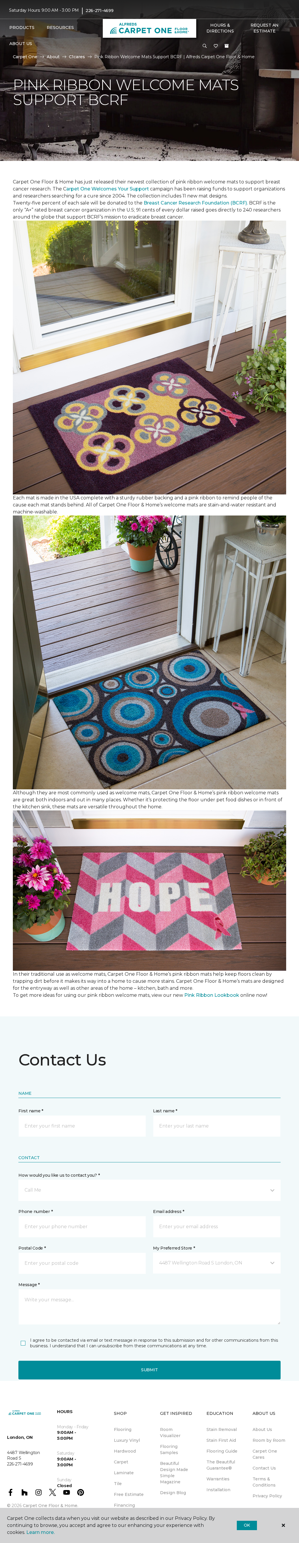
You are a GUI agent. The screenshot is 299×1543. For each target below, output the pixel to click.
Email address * (168, 1211)
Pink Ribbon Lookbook (212, 995)
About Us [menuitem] (262, 1429)
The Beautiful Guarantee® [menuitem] (220, 1465)
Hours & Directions (220, 28)
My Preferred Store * (174, 1248)
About (53, 56)
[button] (204, 46)
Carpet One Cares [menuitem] (265, 1454)
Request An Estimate (265, 28)
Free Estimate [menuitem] (129, 1494)
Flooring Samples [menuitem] (169, 1449)
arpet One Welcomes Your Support (108, 189)
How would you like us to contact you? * (59, 1175)
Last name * (165, 1111)
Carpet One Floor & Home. (50, 1505)
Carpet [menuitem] (121, 1462)
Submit (149, 1369)
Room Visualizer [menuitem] (170, 1432)
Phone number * (35, 1211)
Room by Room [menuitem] (269, 1440)
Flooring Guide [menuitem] (221, 1451)
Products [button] (21, 27)
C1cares (77, 56)
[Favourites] (215, 46)
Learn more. (40, 1532)
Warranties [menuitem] (218, 1479)
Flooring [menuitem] (122, 1429)
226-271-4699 (100, 10)
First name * (30, 1111)
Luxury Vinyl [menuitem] (127, 1440)
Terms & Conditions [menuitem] (264, 1482)
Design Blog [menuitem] (173, 1492)
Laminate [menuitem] (124, 1472)
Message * (28, 1285)
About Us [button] (20, 43)
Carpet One (25, 56)
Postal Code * (32, 1248)
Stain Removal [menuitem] (221, 1429)
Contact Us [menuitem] (264, 1468)
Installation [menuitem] (218, 1489)
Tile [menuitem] (118, 1483)
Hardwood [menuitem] (125, 1451)
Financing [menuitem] (124, 1505)
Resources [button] (60, 27)
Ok (247, 1525)
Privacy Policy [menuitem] (267, 1496)
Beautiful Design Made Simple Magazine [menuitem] (174, 1472)
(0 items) (227, 46)
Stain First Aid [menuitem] (221, 1440)
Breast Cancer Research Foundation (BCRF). (196, 203)
